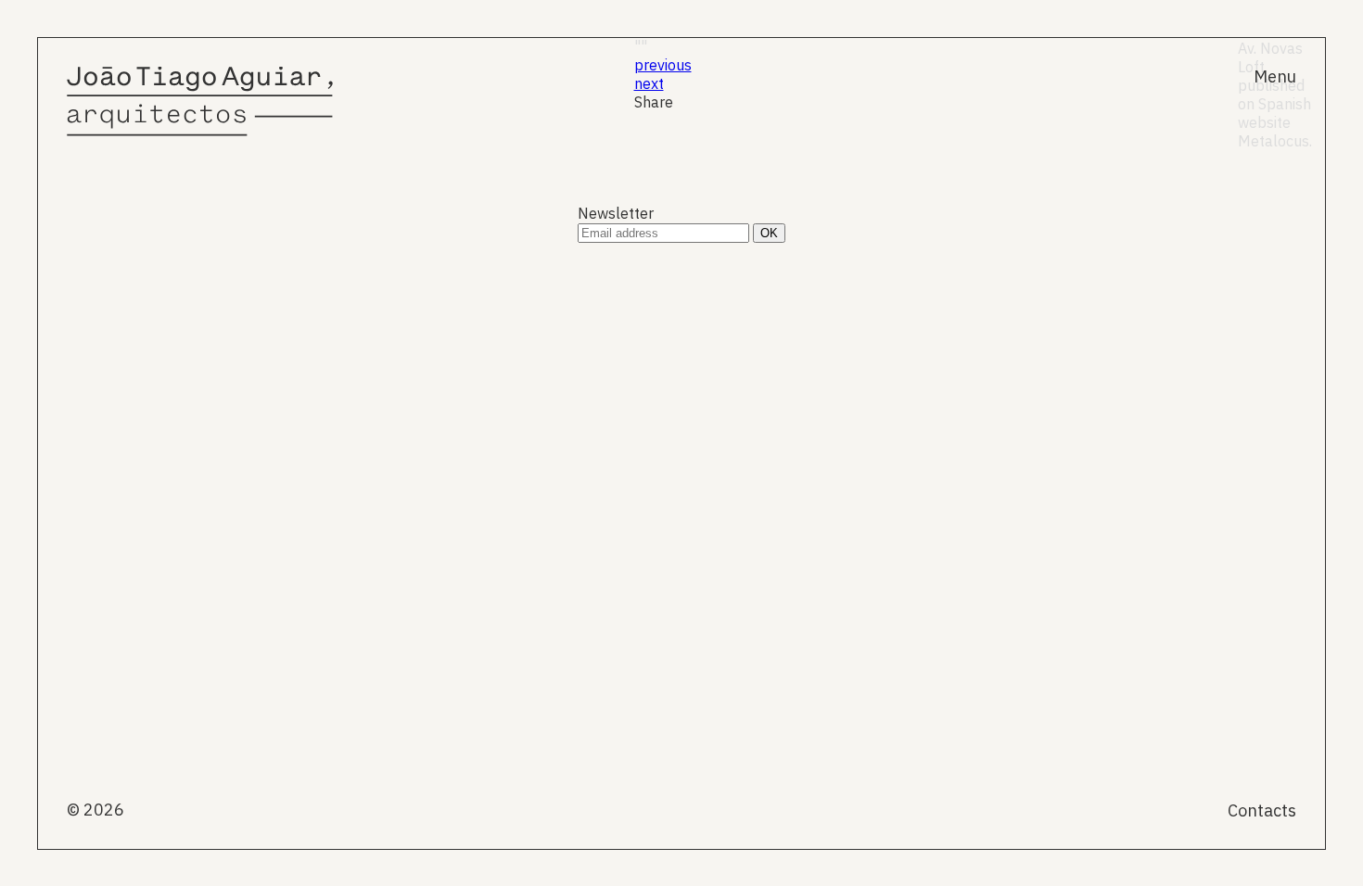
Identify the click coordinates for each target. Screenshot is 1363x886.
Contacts (1262, 810)
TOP (1281, 460)
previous (663, 65)
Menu (1275, 76)
